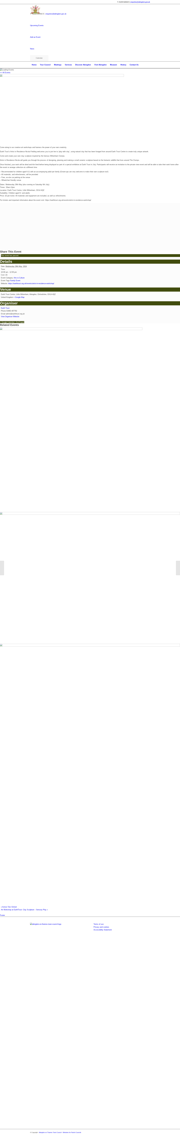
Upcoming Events (37, 25)
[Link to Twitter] (148, 1132)
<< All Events (5, 73)
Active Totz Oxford (9, 907)
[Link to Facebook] (144, 1132)
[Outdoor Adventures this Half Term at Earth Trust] (2, 568)
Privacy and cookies (101, 927)
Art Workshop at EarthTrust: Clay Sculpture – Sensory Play (24, 910)
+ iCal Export (19, 322)
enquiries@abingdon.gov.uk (140, 2)
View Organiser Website (10, 317)
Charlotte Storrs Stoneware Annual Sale (22, 900)
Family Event (15, 281)
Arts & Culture (19, 278)
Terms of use (99, 924)
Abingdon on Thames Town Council (50, 1132)
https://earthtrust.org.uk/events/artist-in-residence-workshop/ (31, 283)
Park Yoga (5, 639)
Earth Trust (5, 308)
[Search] (148, 65)
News (32, 49)
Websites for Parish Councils (72, 1132)
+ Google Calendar (7, 322)
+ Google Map (19, 297)
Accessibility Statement (103, 930)
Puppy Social (7, 507)
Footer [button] (2, 915)
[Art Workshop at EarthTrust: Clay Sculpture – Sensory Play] (178, 568)
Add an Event (35, 37)
